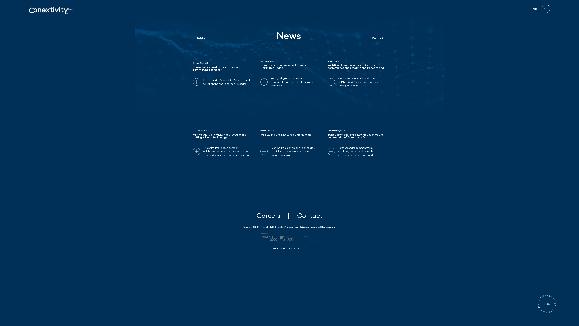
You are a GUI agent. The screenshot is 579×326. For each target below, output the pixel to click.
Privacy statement (310, 227)
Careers (268, 216)
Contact (377, 38)
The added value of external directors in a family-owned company (219, 68)
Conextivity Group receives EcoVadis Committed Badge (283, 67)
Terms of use (292, 227)
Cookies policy (329, 227)
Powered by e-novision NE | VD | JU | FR (289, 248)
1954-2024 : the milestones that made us (285, 134)
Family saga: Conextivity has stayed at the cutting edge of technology (219, 136)
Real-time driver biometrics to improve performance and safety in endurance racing (356, 67)
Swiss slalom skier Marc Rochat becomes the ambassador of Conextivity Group (355, 136)
